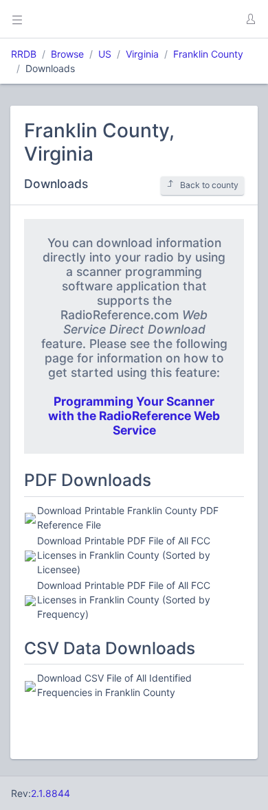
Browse (67, 54)
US (104, 54)
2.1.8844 (50, 793)
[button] (250, 19)
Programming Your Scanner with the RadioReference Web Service (134, 415)
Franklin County (208, 54)
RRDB (23, 54)
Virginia (142, 54)
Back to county (209, 185)
